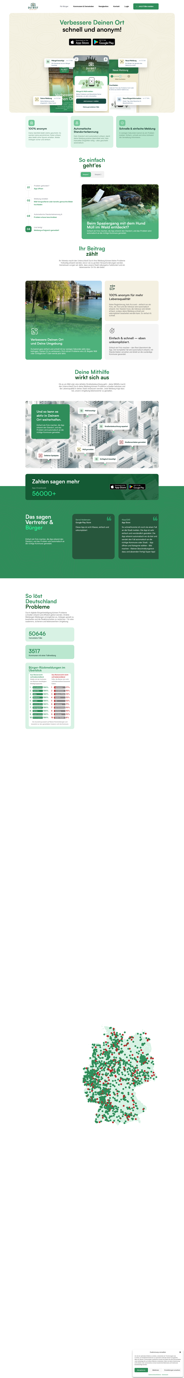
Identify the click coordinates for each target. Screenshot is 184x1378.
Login (126, 6)
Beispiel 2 (98, 174)
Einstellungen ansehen (172, 1370)
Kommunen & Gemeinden (83, 6)
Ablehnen (155, 1370)
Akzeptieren (141, 1370)
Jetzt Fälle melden (145, 6)
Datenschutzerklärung (155, 1374)
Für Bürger (64, 6)
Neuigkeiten (103, 6)
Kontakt (116, 6)
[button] (180, 1352)
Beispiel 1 (86, 174)
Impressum (165, 1374)
